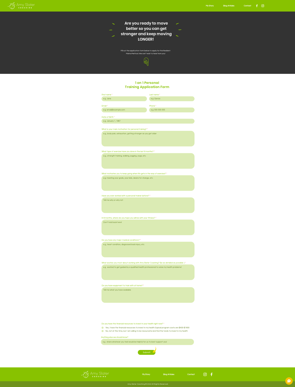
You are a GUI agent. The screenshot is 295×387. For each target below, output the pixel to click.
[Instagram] (263, 6)
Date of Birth (107, 117)
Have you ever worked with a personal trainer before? (125, 196)
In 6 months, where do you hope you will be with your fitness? (128, 218)
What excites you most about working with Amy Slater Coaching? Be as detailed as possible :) (143, 263)
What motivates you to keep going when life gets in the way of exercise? (134, 174)
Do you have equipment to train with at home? (122, 286)
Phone (152, 106)
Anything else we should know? (114, 337)
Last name (154, 95)
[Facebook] (257, 6)
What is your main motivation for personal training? (124, 129)
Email (104, 106)
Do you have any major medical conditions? (121, 240)
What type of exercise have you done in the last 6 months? (127, 152)
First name (106, 95)
